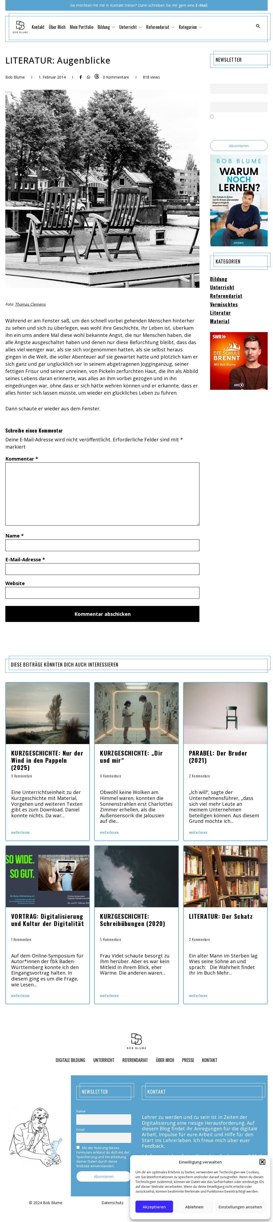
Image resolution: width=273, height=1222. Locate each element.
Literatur (220, 313)
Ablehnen (194, 1206)
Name (14, 535)
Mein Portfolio (81, 27)
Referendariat (226, 296)
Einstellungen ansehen (240, 1206)
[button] (262, 1162)
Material (220, 321)
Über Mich (57, 27)
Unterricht (222, 287)
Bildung (219, 279)
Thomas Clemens (30, 304)
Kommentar (21, 459)
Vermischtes (224, 305)
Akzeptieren (154, 1206)
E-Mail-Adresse (25, 559)
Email (214, 98)
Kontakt (38, 27)
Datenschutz (112, 1203)
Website (15, 583)
